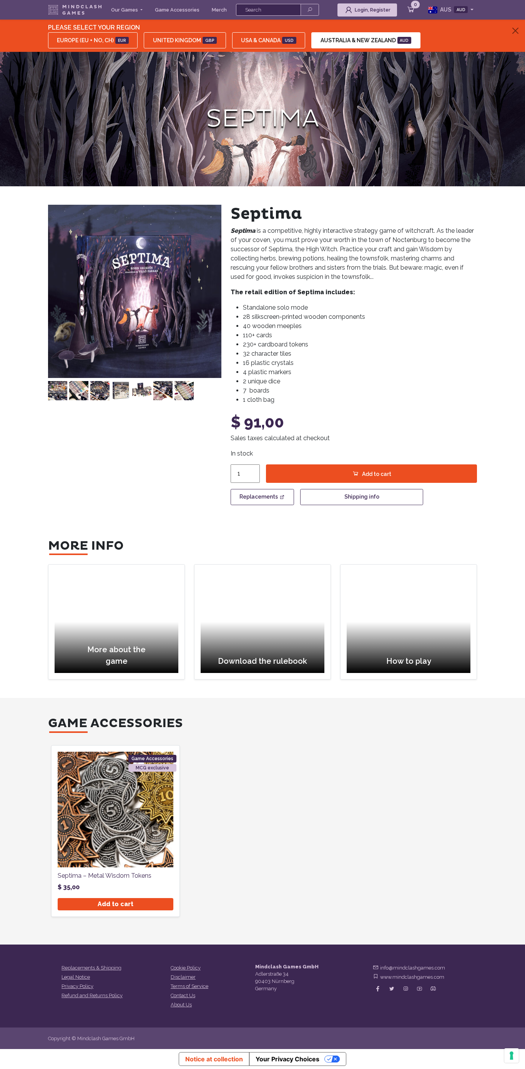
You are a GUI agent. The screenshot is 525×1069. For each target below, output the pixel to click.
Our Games (125, 10)
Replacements (258, 497)
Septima (262, 119)
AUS (452, 10)
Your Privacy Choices (287, 1059)
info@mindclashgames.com (412, 968)
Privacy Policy (77, 986)
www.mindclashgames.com (412, 977)
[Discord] (433, 989)
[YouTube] (419, 989)
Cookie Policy (186, 968)
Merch (219, 10)
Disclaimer (183, 977)
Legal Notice (75, 977)
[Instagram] (405, 989)
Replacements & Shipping (91, 968)
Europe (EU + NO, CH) (91, 40)
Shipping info (361, 497)
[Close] (515, 30)
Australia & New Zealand (365, 40)
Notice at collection (214, 1059)
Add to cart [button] (115, 904)
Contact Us (183, 995)
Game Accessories (177, 10)
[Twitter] (392, 989)
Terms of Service (189, 986)
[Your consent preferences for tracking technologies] (511, 1055)
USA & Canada (267, 40)
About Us (181, 1005)
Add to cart (376, 474)
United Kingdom (183, 40)
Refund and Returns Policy (92, 995)
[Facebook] (378, 989)
